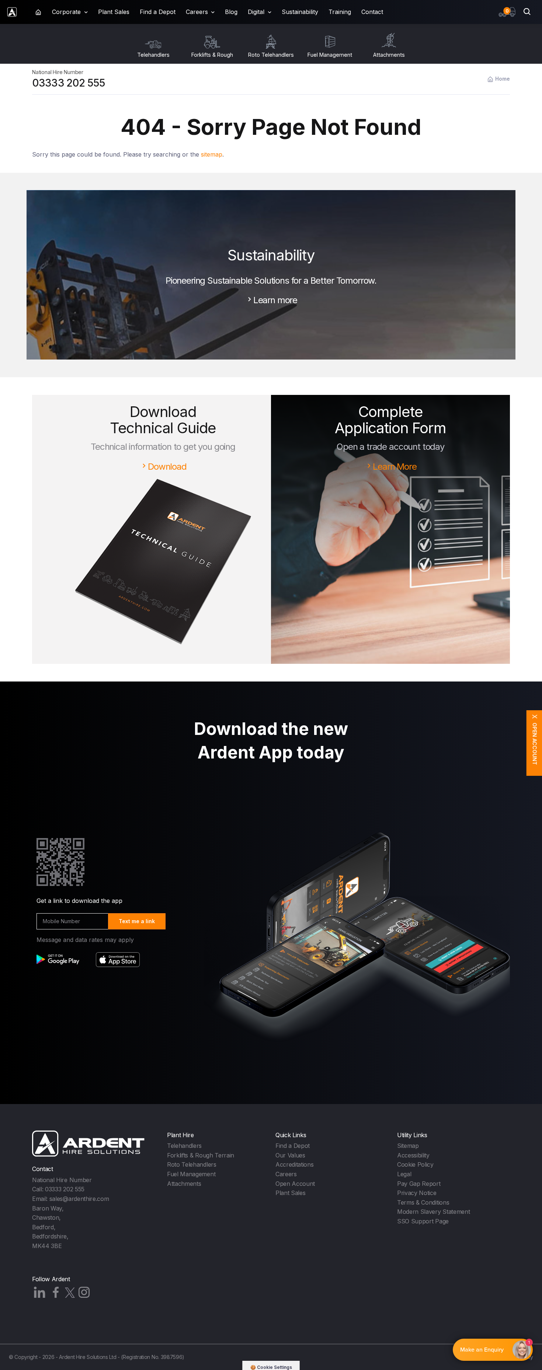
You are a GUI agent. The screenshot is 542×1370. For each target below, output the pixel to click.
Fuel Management (191, 1174)
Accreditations (294, 1164)
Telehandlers (184, 1145)
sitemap (211, 154)
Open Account (295, 1183)
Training (340, 11)
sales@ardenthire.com (79, 1198)
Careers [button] (197, 11)
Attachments (184, 1183)
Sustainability (300, 11)
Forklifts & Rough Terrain (200, 1155)
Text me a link (137, 921)
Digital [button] (256, 11)
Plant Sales (113, 11)
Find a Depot (158, 11)
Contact (372, 11)
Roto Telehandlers (191, 1164)
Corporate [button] (66, 11)
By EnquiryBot (489, 1349)
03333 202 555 (68, 83)
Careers (286, 1174)
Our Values (290, 1155)
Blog (231, 11)
